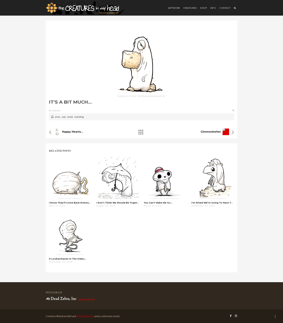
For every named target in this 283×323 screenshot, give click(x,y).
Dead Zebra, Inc (85, 316)
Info (213, 8)
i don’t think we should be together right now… (126, 202)
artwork (174, 8)
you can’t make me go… (158, 202)
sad (64, 116)
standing (79, 116)
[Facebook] (230, 315)
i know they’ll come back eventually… (72, 202)
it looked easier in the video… (67, 258)
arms (57, 116)
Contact (225, 8)
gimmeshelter (211, 131)
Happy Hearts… (72, 131)
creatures (190, 8)
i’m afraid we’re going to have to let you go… (219, 202)
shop (203, 8)
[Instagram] (235, 315)
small (70, 116)
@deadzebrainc (86, 299)
